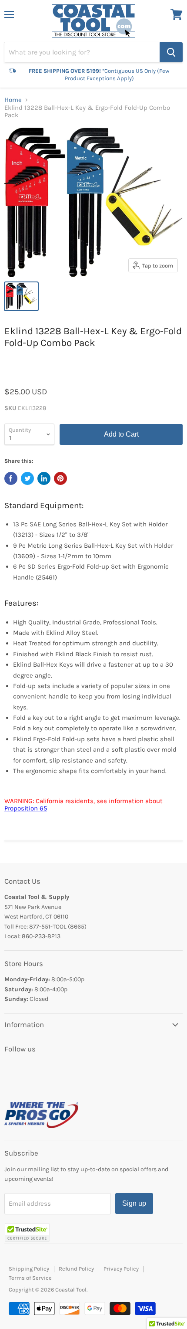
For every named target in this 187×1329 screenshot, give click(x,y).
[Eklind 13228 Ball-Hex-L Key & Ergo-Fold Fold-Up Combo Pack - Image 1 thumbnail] (21, 296)
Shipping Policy (29, 1268)
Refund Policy (76, 1268)
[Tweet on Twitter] (27, 478)
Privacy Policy (121, 1268)
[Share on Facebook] (10, 478)
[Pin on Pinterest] (60, 478)
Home (13, 100)
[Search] (171, 52)
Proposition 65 (25, 808)
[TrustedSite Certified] (27, 1232)
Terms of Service (30, 1278)
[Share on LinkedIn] (43, 478)
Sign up (134, 1203)
